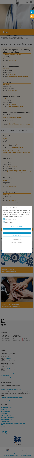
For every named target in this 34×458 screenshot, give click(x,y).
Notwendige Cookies (10, 219)
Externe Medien (9, 222)
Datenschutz (20, 242)
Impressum (13, 242)
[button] (32, 12)
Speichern (17, 235)
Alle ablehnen (17, 231)
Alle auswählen (17, 227)
